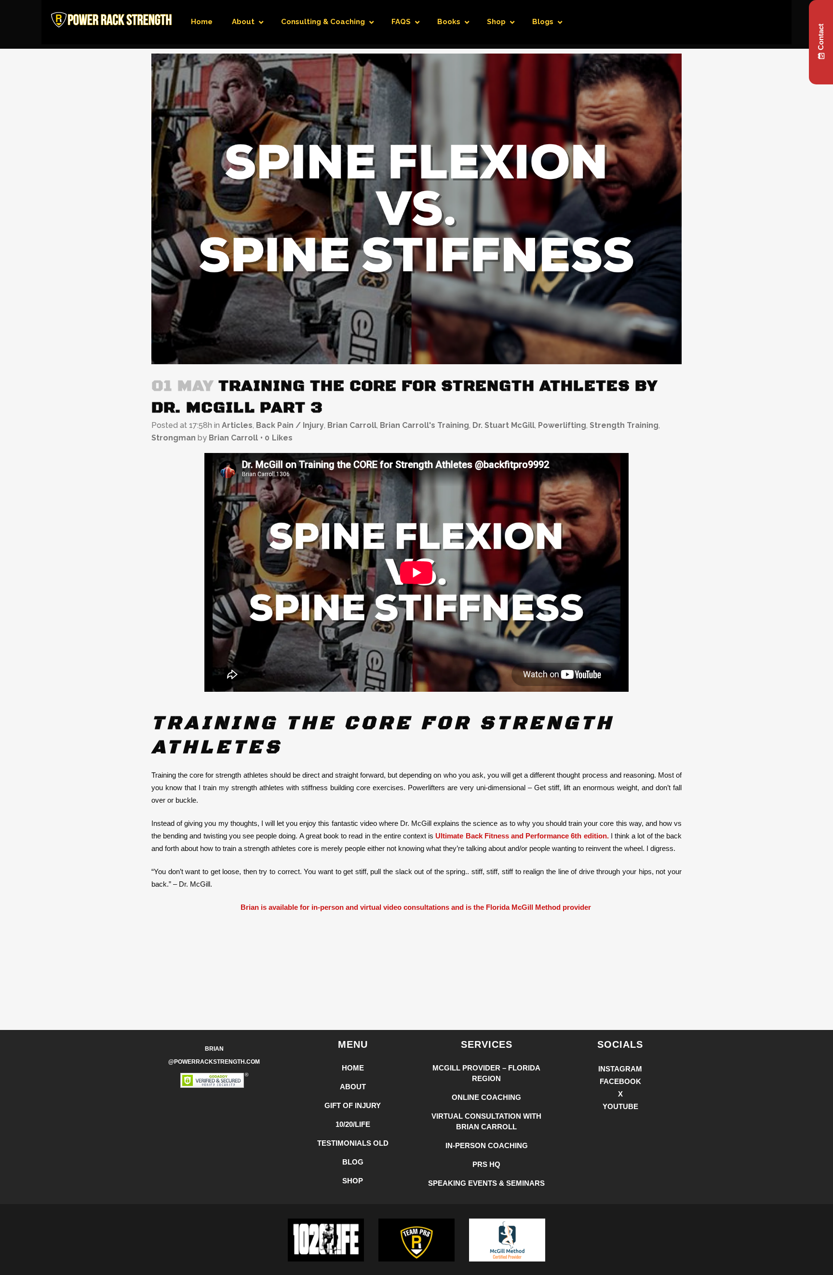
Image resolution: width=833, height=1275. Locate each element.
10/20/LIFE (353, 1124)
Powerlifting (562, 425)
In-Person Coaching (486, 1145)
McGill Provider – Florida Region (486, 1073)
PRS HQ (486, 1164)
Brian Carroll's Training (424, 425)
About (353, 1087)
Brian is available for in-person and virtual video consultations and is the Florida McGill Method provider (417, 907)
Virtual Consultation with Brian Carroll (486, 1121)
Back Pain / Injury (290, 425)
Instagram (620, 1069)
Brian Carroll (351, 425)
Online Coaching (486, 1097)
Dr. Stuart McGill (503, 425)
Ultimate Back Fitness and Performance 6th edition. (521, 836)
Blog (352, 1162)
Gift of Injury (352, 1105)
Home (353, 1068)
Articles (237, 425)
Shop (352, 1181)
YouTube (620, 1106)
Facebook (620, 1081)
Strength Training (624, 425)
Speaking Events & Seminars (486, 1183)
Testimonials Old (353, 1143)
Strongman (173, 437)
